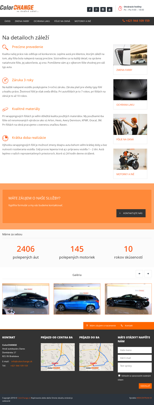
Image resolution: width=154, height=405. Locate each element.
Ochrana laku (42, 21)
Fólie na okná (62, 21)
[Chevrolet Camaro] (128, 299)
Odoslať (145, 385)
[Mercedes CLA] (25, 299)
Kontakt (32, 29)
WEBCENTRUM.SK (144, 398)
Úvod (7, 21)
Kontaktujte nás (132, 213)
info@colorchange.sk (21, 361)
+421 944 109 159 (137, 21)
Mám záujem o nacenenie (102, 325)
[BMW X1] (77, 299)
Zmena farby (22, 21)
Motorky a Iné (83, 21)
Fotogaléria (11, 29)
